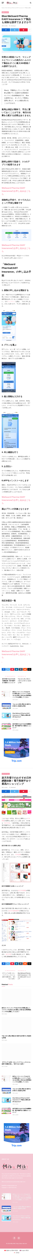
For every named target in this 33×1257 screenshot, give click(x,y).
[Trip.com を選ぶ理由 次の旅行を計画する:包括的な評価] (6, 706)
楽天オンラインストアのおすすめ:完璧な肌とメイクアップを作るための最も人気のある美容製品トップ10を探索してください (16, 1009)
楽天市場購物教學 (13, 910)
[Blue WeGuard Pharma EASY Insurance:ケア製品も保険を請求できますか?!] (16, 43)
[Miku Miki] (17, 3)
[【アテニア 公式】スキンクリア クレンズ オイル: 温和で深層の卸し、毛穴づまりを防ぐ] (16, 1051)
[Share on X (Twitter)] (14, 29)
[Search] (30, 3)
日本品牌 (18, 854)
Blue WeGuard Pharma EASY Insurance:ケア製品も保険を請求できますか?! (21, 715)
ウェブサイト (11, 301)
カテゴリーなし (5, 773)
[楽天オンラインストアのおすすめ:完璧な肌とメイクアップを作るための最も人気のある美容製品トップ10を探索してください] (6, 694)
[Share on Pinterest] (23, 29)
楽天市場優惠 (22, 890)
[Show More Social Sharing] (29, 29)
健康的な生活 (5, 12)
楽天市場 (7, 823)
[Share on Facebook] (6, 29)
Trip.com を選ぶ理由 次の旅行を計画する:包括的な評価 (24, 680)
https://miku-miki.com (21, 1243)
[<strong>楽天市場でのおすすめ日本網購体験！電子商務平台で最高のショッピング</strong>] (6, 726)
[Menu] (3, 3)
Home (3, 7)
